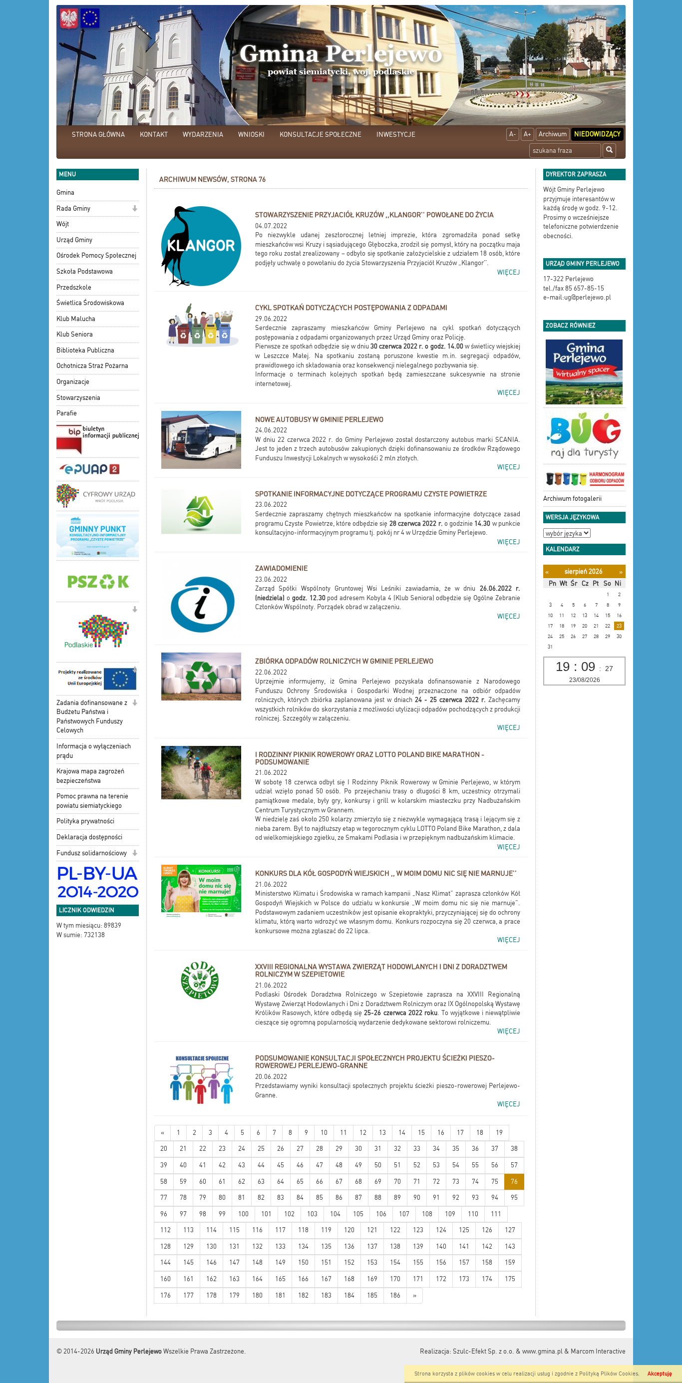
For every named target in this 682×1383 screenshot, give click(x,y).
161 (188, 1279)
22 (202, 1148)
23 (222, 1148)
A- (512, 134)
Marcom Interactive (598, 1351)
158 (487, 1262)
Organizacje (72, 381)
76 (514, 1181)
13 (382, 1132)
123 (418, 1230)
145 (188, 1262)
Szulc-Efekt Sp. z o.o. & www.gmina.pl (508, 1351)
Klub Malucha (75, 319)
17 (460, 1132)
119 (326, 1230)
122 (395, 1230)
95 (514, 1197)
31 (377, 1148)
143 (510, 1246)
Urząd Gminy (74, 240)
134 (303, 1246)
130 (211, 1246)
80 (222, 1197)
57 (514, 1165)
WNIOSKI (251, 134)
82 (261, 1197)
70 (397, 1181)
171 (418, 1279)
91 (436, 1197)
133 (280, 1246)
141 (464, 1246)
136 (349, 1246)
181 (280, 1295)
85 (319, 1197)
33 (416, 1148)
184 (349, 1295)
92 (455, 1197)
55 (475, 1165)
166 (303, 1279)
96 (163, 1214)
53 (436, 1165)
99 (222, 1214)
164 (257, 1279)
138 (395, 1246)
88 (377, 1197)
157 (464, 1262)
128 (165, 1246)
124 (441, 1230)
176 (165, 1295)
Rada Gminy (73, 208)
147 (234, 1262)
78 (183, 1197)
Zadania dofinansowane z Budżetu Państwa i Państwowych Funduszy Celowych (91, 716)
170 (395, 1279)
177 (188, 1295)
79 (202, 1197)
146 (211, 1262)
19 (499, 1132)
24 (241, 1148)
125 (464, 1230)
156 (441, 1262)
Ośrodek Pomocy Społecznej (96, 255)
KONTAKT (154, 134)
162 (211, 1279)
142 (487, 1246)
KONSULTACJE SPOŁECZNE (320, 134)
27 (300, 1148)
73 (455, 1181)
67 (339, 1181)
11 (343, 1132)
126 (487, 1230)
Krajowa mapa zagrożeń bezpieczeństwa (90, 775)
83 (280, 1197)
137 (372, 1246)
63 (261, 1181)
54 (455, 1165)
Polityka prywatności (85, 821)
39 (163, 1165)
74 (475, 1181)
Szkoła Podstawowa (84, 271)
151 (326, 1262)
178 (211, 1295)
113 (188, 1230)
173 (464, 1279)
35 (455, 1148)
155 (418, 1262)
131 (234, 1246)
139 (418, 1246)
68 (358, 1181)
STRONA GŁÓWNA (98, 134)
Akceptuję (660, 1374)
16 (440, 1132)
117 (280, 1230)
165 (280, 1279)
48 (339, 1165)
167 (326, 1279)
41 (202, 1165)
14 (401, 1132)
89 (397, 1197)
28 (319, 1148)
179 (234, 1295)
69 (377, 1181)
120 (349, 1230)
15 (421, 1132)
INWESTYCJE (395, 134)
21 (183, 1148)
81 (241, 1197)
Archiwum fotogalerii (572, 498)
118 (303, 1230)
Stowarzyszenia (78, 397)
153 (372, 1262)
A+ (527, 134)
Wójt (62, 224)
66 (319, 1181)
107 (404, 1214)
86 (339, 1197)
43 (241, 1165)
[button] (134, 209)
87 (358, 1197)
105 (358, 1214)
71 (416, 1181)
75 (494, 1181)
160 (165, 1279)
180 (257, 1295)
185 (372, 1295)
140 (441, 1246)
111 (496, 1214)
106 (381, 1214)
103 (312, 1214)
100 (243, 1214)
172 (441, 1279)
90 (416, 1197)
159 (510, 1262)
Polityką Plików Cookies (608, 1374)
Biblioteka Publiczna (85, 350)
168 (349, 1279)
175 (510, 1279)
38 (514, 1148)
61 (222, 1181)
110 (473, 1214)
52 (416, 1165)
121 (372, 1230)
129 (188, 1246)
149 (280, 1262)
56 (494, 1165)
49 (358, 1165)
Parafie (66, 413)
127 (510, 1230)
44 (261, 1165)
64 (280, 1181)
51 (397, 1165)
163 (234, 1279)
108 (427, 1214)
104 (335, 1214)
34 (436, 1148)
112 (165, 1230)
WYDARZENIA (203, 134)
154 (395, 1262)
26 (280, 1148)
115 (234, 1230)
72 (436, 1181)
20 (163, 1148)
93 (475, 1197)
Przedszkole (73, 287)
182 (303, 1295)
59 (183, 1181)
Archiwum (553, 134)
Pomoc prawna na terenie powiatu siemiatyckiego (92, 800)
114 (211, 1230)
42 (222, 1165)
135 (326, 1246)
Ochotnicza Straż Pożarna (92, 365)
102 (289, 1214)
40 (183, 1165)
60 (202, 1181)
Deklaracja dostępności (89, 837)
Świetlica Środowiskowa (90, 303)
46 (300, 1165)
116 (257, 1230)
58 (163, 1181)
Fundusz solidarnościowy (91, 853)
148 (257, 1262)
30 (358, 1148)
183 (326, 1295)
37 (494, 1148)
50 (377, 1165)
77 (163, 1197)
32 (397, 1148)
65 (300, 1181)
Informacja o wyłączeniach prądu (93, 750)
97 (183, 1214)
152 (349, 1262)
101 (266, 1214)
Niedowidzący (597, 134)
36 (475, 1148)
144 (165, 1262)
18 (479, 1132)
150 (303, 1262)
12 (362, 1132)
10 (324, 1132)
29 (339, 1148)
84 (300, 1197)
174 (487, 1279)
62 (241, 1181)
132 (257, 1246)
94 (494, 1197)
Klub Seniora (74, 334)
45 (280, 1165)
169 (372, 1279)
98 (202, 1214)
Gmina (65, 192)
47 (319, 1165)
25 (261, 1148)
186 (395, 1295)
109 (450, 1214)
